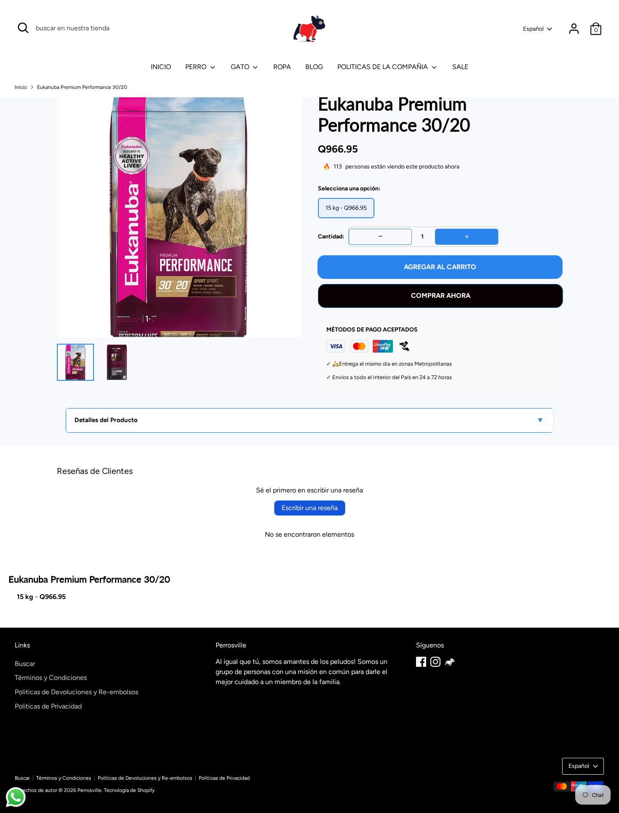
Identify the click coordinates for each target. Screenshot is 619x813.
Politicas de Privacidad (48, 706)
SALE (460, 67)
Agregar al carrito (440, 267)
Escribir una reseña (310, 508)
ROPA (282, 67)
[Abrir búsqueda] (23, 27)
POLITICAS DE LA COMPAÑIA (383, 67)
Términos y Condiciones (51, 678)
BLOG (314, 67)
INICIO (161, 67)
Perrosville (89, 790)
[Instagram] (435, 662)
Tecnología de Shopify (129, 790)
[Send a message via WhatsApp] (15, 797)
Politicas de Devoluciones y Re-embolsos (76, 692)
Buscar (25, 664)
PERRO (196, 67)
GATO (241, 67)
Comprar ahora (440, 296)
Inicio (21, 87)
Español (533, 28)
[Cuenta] (574, 28)
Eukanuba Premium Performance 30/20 (82, 87)
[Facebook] (421, 662)
